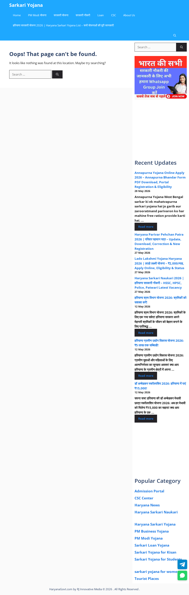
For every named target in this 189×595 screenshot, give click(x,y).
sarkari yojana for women (157, 571)
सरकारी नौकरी (83, 15)
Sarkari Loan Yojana (152, 545)
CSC (113, 15)
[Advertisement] (161, 132)
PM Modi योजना (37, 15)
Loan (100, 15)
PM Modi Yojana (149, 538)
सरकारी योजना (61, 15)
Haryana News (147, 505)
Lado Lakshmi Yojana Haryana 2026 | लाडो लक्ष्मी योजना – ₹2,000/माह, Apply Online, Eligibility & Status (159, 263)
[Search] (57, 74)
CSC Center (144, 498)
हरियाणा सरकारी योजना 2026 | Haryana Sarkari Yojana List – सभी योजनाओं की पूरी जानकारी (63, 25)
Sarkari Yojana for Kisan (155, 552)
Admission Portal (149, 491)
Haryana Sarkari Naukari (156, 512)
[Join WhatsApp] (182, 575)
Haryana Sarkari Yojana (155, 524)
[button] (175, 35)
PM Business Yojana (152, 531)
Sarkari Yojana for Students (158, 559)
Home (17, 15)
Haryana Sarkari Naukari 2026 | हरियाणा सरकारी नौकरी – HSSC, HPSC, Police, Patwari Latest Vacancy (159, 283)
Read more (145, 226)
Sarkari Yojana (26, 5)
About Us (129, 15)
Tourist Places (147, 578)
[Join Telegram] (182, 564)
